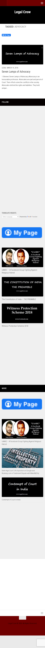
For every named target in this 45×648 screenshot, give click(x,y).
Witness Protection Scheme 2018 (15, 326)
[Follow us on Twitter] (41, 102)
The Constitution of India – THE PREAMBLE (19, 299)
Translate (34, 216)
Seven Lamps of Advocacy (16, 71)
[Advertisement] (22, 131)
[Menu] (42, 3)
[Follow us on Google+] (34, 102)
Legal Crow (22, 12)
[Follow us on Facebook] (26, 102)
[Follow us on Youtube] (30, 102)
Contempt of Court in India (11, 500)
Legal (4, 68)
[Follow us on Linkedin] (37, 102)
